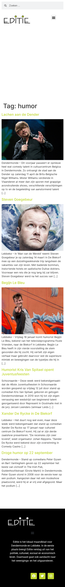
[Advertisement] (32, 64)
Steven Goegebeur (17, 199)
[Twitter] (42, 576)
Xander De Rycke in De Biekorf (27, 413)
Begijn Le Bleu (13, 283)
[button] (53, 17)
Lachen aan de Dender (20, 114)
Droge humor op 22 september (27, 453)
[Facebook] (34, 576)
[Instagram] (51, 576)
